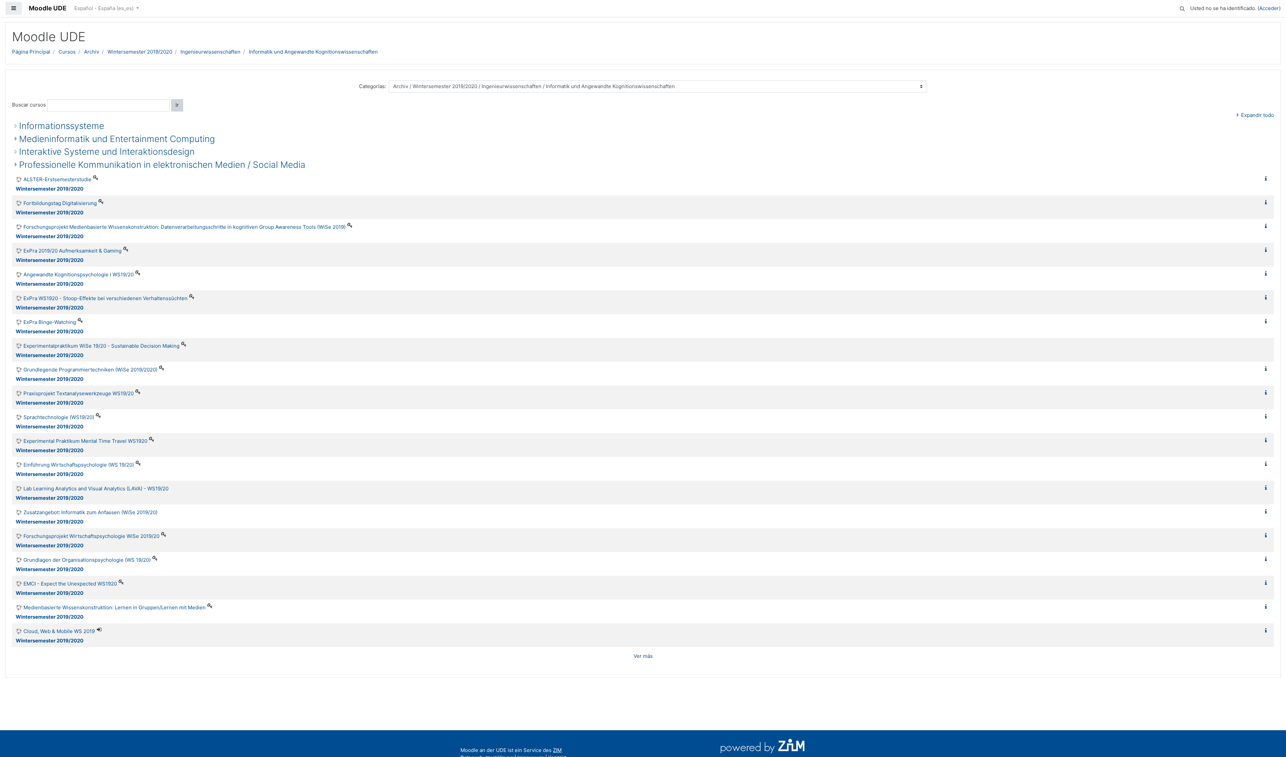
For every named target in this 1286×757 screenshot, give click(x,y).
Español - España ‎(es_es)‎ (104, 8)
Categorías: (372, 86)
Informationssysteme (61, 126)
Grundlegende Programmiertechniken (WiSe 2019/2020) (90, 369)
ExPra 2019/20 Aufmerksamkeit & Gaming (72, 251)
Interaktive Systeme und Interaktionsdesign (107, 151)
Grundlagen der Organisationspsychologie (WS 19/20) (87, 560)
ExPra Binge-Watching (49, 322)
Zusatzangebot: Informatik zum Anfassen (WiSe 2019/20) (90, 512)
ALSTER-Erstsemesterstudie (57, 179)
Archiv (91, 52)
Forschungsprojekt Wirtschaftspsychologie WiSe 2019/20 (91, 536)
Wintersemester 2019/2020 (140, 52)
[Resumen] (1267, 179)
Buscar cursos (29, 104)
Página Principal (31, 52)
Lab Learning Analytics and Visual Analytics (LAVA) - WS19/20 (95, 488)
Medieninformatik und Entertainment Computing (117, 139)
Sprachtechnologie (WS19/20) (58, 417)
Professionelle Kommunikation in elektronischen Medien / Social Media (162, 164)
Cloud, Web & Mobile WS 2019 (59, 631)
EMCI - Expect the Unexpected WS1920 (70, 583)
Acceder (1269, 8)
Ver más (643, 656)
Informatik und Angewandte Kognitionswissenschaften (313, 52)
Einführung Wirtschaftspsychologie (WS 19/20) (78, 465)
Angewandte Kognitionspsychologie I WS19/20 (78, 274)
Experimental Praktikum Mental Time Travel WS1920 (85, 441)
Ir (177, 105)
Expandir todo (1257, 115)
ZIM (557, 750)
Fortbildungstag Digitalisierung (60, 203)
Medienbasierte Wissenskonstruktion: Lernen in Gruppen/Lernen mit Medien (114, 607)
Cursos (67, 52)
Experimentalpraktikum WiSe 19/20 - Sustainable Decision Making (101, 346)
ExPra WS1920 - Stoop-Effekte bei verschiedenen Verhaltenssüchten (105, 298)
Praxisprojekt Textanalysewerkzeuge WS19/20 (78, 393)
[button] (1182, 7)
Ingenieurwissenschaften (210, 52)
